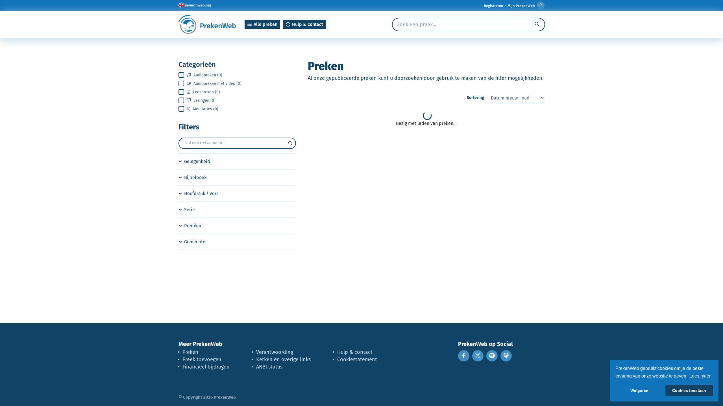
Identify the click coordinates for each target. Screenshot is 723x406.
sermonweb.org (198, 5)
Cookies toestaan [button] (689, 390)
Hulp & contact (355, 352)
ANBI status (269, 367)
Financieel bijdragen (206, 367)
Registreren (493, 6)
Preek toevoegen (201, 359)
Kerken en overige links (283, 359)
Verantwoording (274, 352)
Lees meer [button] (700, 376)
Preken (190, 352)
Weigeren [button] (639, 390)
